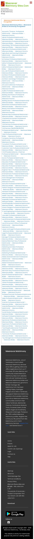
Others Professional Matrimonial (13, 282)
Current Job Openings (15, 449)
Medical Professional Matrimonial (13, 267)
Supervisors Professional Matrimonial (14, 324)
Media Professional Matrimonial (12, 263)
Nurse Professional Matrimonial (12, 275)
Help (9, 457)
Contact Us (11, 454)
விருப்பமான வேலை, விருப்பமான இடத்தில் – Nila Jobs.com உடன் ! (16, 486)
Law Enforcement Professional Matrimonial (16, 219)
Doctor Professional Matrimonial (13, 158)
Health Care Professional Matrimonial (14, 195)
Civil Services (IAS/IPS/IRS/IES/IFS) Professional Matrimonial (13, 129)
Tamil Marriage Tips (14, 476)
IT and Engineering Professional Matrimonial (16, 211)
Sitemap (10, 471)
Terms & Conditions (14, 479)
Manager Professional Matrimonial (13, 237)
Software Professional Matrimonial (13, 316)
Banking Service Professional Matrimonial (15, 101)
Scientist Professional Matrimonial (13, 302)
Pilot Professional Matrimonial (12, 290)
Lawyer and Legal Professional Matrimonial (16, 229)
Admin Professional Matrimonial (12, 37)
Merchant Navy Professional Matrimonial (15, 271)
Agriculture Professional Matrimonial (14, 49)
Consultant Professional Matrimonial (14, 144)
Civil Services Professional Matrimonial (15, 124)
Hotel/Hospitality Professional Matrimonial (16, 203)
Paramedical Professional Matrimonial (14, 286)
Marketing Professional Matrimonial (14, 253)
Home (10, 441)
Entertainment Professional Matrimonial (15, 174)
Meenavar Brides (17, 33)
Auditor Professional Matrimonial (13, 91)
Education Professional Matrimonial (14, 162)
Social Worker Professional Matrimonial (15, 312)
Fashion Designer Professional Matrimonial (16, 188)
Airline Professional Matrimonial (12, 63)
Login (9, 451)
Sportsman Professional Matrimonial (14, 320)
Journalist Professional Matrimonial (13, 215)
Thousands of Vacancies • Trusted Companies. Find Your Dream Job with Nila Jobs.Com (16, 494)
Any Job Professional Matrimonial (13, 71)
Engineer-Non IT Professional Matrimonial (16, 170)
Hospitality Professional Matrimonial (14, 199)
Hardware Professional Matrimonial (13, 191)
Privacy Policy (12, 481)
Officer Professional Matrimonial (13, 278)
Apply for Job (12, 446)
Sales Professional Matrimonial (12, 298)
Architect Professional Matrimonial (13, 75)
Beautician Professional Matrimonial (14, 105)
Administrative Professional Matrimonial (15, 41)
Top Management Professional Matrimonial (16, 338)
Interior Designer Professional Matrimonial (16, 207)
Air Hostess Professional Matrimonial (14, 59)
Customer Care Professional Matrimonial (15, 148)
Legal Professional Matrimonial (12, 233)
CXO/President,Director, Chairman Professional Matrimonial (13, 153)
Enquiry (10, 443)
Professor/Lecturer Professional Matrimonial (16, 294)
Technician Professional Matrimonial (14, 334)
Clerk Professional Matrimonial (12, 134)
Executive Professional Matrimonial (13, 184)
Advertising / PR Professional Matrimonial (15, 45)
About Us (11, 474)
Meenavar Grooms (8, 35)
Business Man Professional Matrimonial (15, 114)
